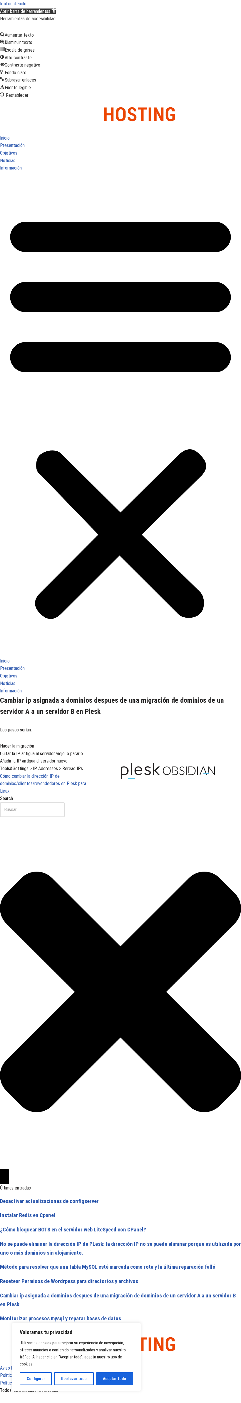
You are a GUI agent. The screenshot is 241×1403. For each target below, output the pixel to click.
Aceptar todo (114, 1378)
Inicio (5, 138)
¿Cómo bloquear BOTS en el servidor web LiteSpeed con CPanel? (73, 1229)
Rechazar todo (74, 1378)
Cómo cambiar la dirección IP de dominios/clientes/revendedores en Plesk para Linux (43, 783)
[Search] (4, 1176)
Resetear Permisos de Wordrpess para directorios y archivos (69, 1281)
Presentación (12, 145)
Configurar (36, 1378)
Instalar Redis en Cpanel (27, 1215)
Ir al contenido (13, 3)
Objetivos (8, 153)
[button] (28, 11)
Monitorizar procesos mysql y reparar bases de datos (60, 1318)
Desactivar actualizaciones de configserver (49, 1201)
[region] (76, 1357)
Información (11, 168)
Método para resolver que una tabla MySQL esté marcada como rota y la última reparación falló (107, 1267)
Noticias (7, 160)
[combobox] (32, 809)
